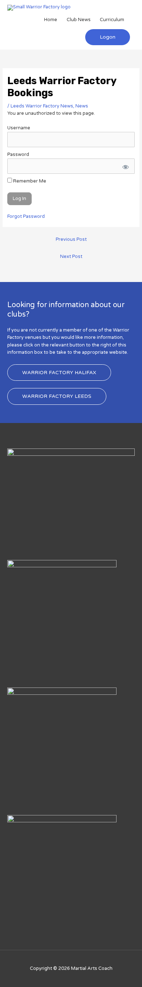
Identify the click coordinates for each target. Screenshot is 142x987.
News (81, 106)
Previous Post (71, 239)
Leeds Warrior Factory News (42, 106)
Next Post (71, 256)
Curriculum (112, 20)
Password (18, 154)
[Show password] (125, 166)
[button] (107, 37)
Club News (79, 20)
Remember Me (29, 181)
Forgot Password (26, 216)
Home (50, 20)
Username (18, 128)
